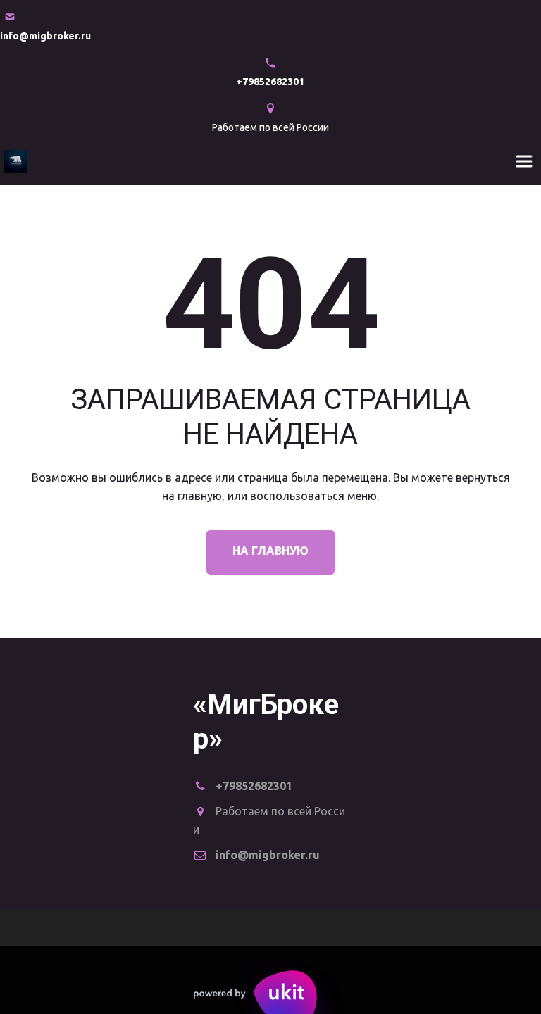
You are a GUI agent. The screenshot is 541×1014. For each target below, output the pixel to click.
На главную (270, 550)
